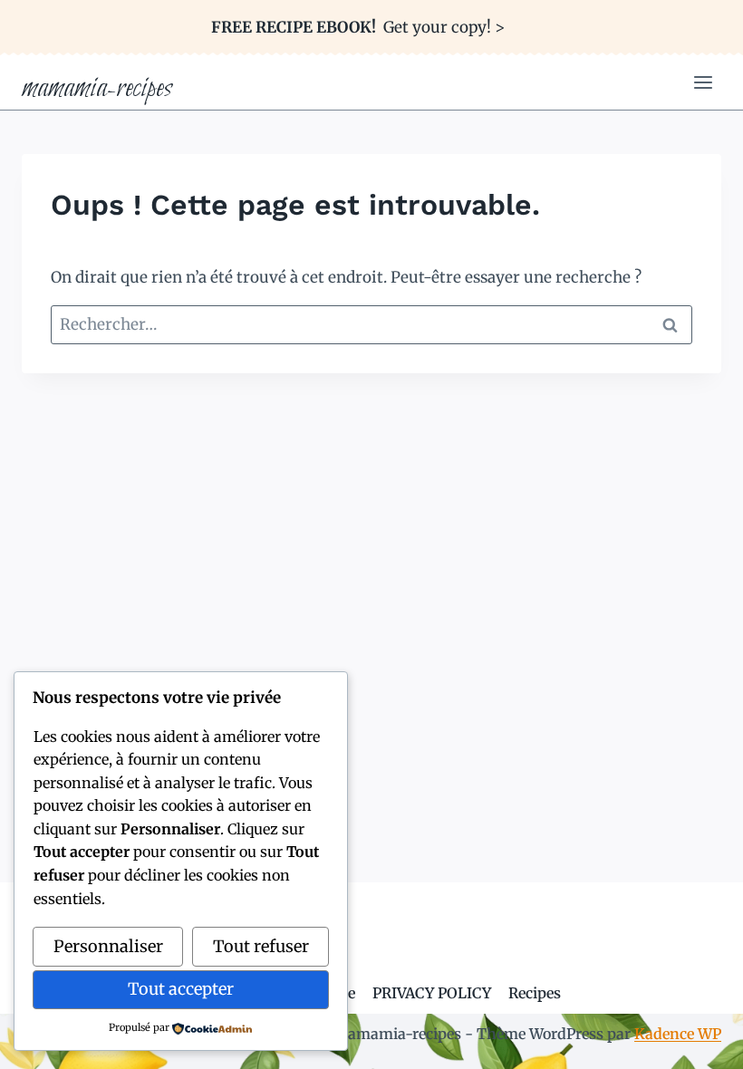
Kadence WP (677, 1034)
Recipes (534, 993)
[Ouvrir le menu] (702, 83)
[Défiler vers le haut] (697, 1041)
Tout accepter (181, 988)
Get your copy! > (358, 27)
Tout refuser (261, 946)
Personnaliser (108, 946)
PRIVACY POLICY (431, 993)
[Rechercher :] (371, 324)
